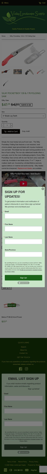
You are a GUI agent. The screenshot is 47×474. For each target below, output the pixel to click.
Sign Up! (23, 277)
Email (7, 211)
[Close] (43, 189)
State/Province (10, 250)
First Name (9, 224)
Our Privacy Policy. (10, 271)
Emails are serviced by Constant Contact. (31, 270)
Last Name (9, 237)
